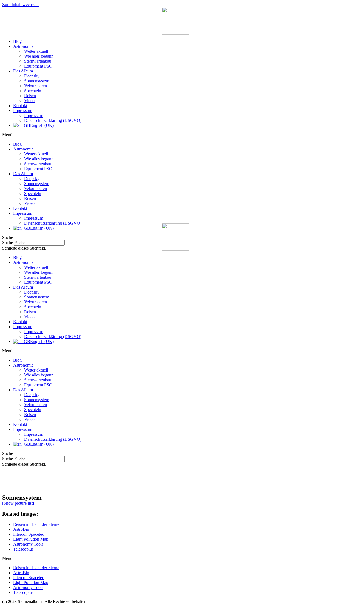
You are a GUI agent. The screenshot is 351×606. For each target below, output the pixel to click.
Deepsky (31, 76)
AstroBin (21, 529)
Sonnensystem (36, 81)
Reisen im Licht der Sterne (36, 524)
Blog (17, 41)
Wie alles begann (38, 56)
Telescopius (23, 549)
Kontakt (20, 105)
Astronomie (23, 46)
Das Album (23, 71)
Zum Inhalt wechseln (20, 4)
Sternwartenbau (37, 61)
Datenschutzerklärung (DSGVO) (52, 120)
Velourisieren (35, 85)
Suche (7, 458)
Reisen (30, 95)
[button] (175, 134)
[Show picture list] (18, 503)
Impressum (22, 110)
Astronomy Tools (28, 544)
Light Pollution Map (30, 539)
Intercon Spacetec (28, 534)
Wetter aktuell (36, 51)
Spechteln (32, 90)
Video (29, 100)
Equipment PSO (38, 66)
